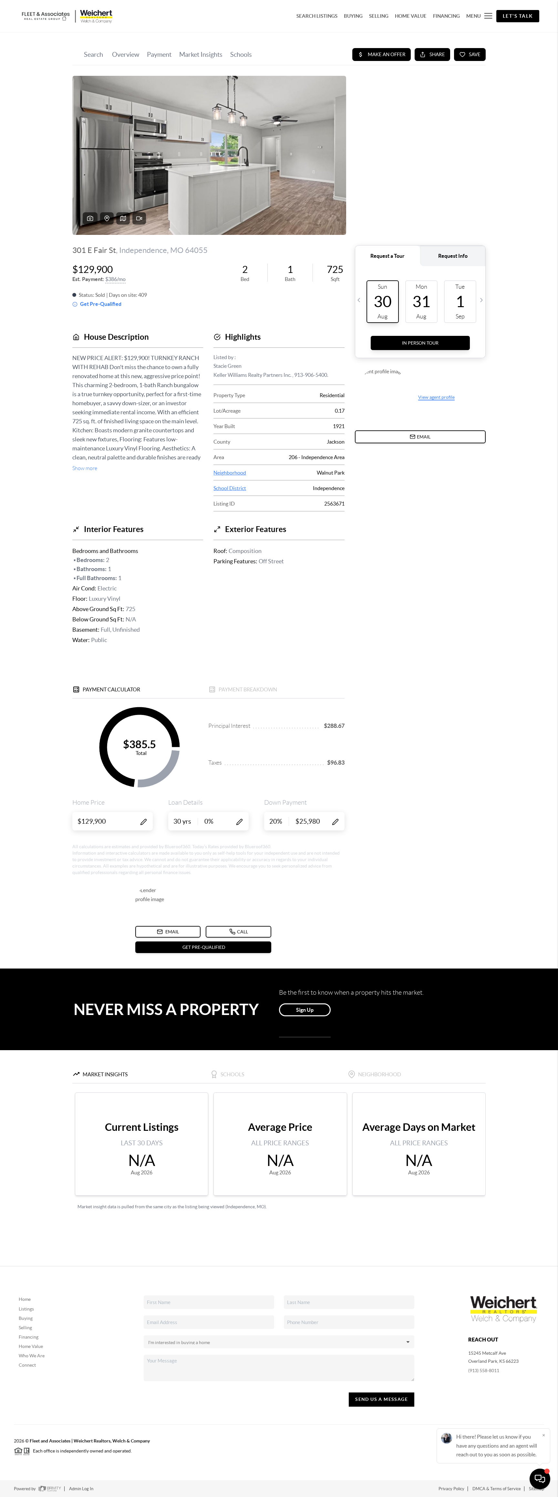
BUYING (353, 16)
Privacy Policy (451, 1488)
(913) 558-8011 (483, 1370)
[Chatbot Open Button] (540, 1479)
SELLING (378, 16)
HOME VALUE (411, 16)
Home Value (31, 1346)
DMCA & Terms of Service (496, 1488)
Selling (25, 1327)
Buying (26, 1318)
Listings (26, 1308)
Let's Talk (518, 16)
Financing (28, 1337)
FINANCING (446, 16)
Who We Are (32, 1355)
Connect (27, 1365)
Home (25, 1299)
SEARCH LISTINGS (316, 16)
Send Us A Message (381, 1399)
